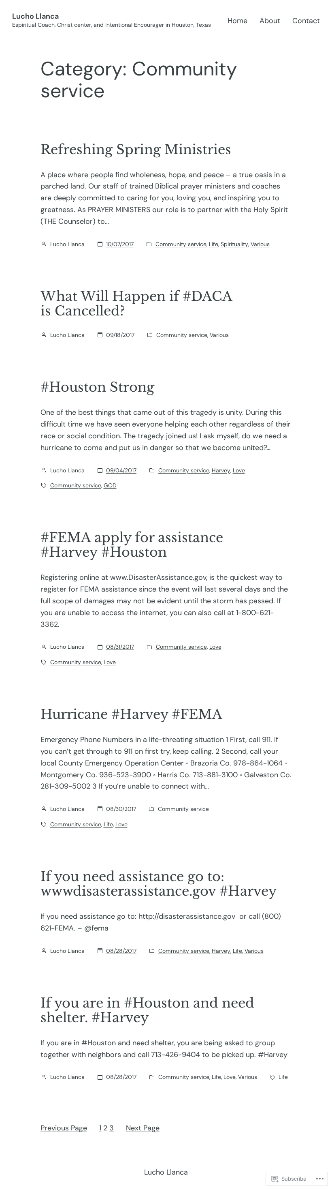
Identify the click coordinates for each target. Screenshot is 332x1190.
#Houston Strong (97, 387)
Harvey (221, 470)
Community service (180, 244)
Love (239, 470)
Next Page (143, 1128)
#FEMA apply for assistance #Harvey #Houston (131, 545)
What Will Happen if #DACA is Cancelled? (136, 303)
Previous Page (63, 1128)
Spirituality (234, 244)
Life (213, 244)
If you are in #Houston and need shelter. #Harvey (147, 1010)
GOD (110, 485)
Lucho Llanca (35, 16)
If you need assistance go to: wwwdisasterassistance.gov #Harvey (158, 883)
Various (260, 244)
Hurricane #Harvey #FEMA (131, 714)
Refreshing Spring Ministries (135, 149)
